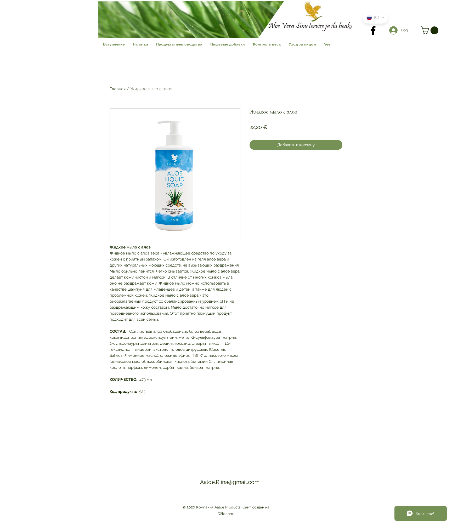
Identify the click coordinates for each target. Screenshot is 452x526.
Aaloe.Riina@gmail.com (229, 482)
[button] (430, 30)
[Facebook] (373, 30)
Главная (118, 88)
